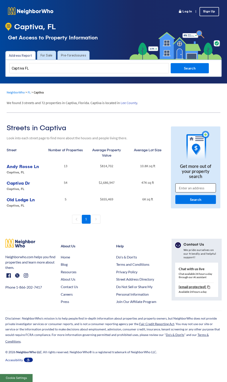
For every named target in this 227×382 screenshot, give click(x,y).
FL (29, 92)
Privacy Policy (126, 272)
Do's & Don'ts (126, 257)
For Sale (47, 55)
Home (65, 257)
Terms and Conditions (132, 264)
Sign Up (209, 11)
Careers (67, 294)
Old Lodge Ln (21, 199)
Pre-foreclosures (73, 55)
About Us (68, 279)
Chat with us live (192, 269)
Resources (68, 272)
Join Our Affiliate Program (136, 301)
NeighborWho (16, 92)
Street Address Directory (135, 279)
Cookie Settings (16, 378)
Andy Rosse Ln (23, 166)
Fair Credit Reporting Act (156, 324)
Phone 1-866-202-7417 (23, 287)
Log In (187, 11)
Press (65, 301)
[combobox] (89, 68)
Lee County (129, 103)
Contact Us (69, 287)
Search (195, 199)
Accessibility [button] (14, 360)
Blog (64, 264)
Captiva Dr (18, 183)
